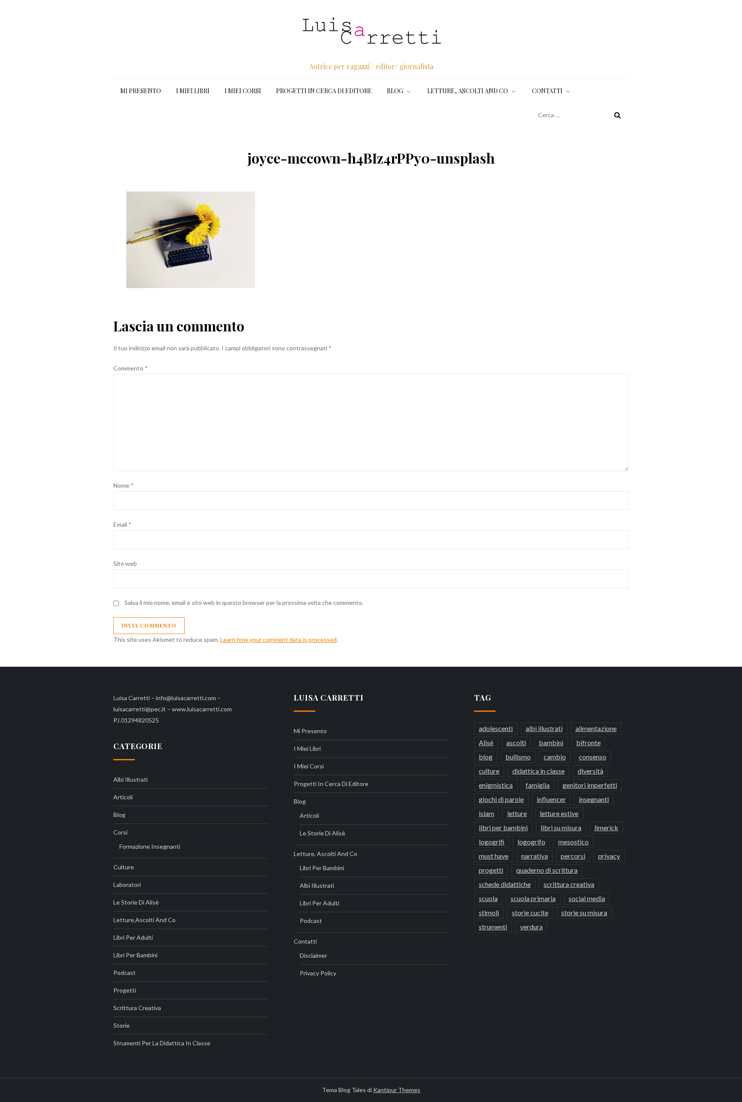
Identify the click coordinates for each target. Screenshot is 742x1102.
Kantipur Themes (396, 1089)
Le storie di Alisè (136, 902)
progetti (124, 990)
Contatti (547, 91)
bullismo (518, 757)
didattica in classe (538, 771)
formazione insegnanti (149, 846)
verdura (531, 927)
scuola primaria (533, 898)
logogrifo (531, 842)
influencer (551, 799)
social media (587, 898)
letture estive (559, 813)
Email (122, 524)
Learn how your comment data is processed (278, 639)
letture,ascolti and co (144, 919)
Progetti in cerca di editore (324, 91)
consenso (592, 757)
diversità (590, 771)
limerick (606, 827)
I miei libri (193, 91)
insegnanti (594, 799)
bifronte (588, 742)
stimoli (489, 912)
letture (517, 813)
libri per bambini (503, 827)
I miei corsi (243, 91)
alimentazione (596, 728)
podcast (124, 972)
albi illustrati (130, 779)
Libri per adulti (133, 937)
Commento (130, 368)
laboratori (127, 884)
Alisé (486, 742)
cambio (555, 757)
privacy (609, 856)
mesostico (573, 842)
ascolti (516, 742)
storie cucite (530, 912)
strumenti (493, 927)
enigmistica (496, 785)
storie (121, 1025)
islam (486, 813)
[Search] (617, 115)
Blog (395, 91)
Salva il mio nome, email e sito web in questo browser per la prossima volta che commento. (244, 602)
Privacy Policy (318, 973)
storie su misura (584, 912)
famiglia (538, 785)
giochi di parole (501, 799)
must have (493, 856)
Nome (123, 485)
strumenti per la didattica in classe (161, 1043)
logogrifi (492, 842)
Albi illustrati (317, 885)
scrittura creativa (137, 1007)
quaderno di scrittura (547, 870)
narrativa (534, 856)
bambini (551, 742)
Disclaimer (313, 955)
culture (123, 867)
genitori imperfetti (590, 785)
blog (486, 757)
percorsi (573, 856)
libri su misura (561, 827)
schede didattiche (505, 884)
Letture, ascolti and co (467, 91)
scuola (488, 898)
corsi (120, 832)
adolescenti (496, 728)
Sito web (125, 563)
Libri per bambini (135, 955)
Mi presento (140, 91)
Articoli (123, 797)
